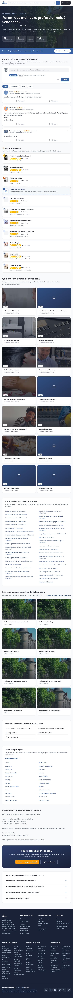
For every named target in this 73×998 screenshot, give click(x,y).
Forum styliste (6, 967)
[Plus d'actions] (67, 92)
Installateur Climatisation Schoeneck (19, 728)
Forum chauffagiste (6, 956)
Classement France (54, 947)
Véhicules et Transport (54, 966)
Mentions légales (61, 926)
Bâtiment (53, 951)
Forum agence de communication (18, 948)
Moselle (16, 26)
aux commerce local (18, 109)
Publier (65, 79)
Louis (11, 92)
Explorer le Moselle (49, 862)
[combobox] (31, 3)
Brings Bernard (13, 737)
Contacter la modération (24, 929)
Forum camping (5, 977)
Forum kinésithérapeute (19, 974)
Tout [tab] (5, 86)
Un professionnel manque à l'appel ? (18, 898)
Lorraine (10, 26)
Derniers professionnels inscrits (43, 923)
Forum (4, 26)
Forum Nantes (28, 959)
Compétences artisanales (66, 950)
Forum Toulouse (29, 947)
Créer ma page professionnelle (27, 862)
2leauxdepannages (16, 131)
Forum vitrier (6, 964)
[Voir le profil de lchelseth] (6, 108)
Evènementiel (66, 965)
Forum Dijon (41, 970)
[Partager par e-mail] (64, 990)
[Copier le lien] (69, 990)
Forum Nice (30, 951)
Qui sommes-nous (62, 919)
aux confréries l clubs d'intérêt (21, 93)
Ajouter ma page (43, 919)
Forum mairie (6, 953)
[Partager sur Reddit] (60, 990)
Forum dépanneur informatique (18, 954)
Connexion (65, 3)
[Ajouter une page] (58, 3)
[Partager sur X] (46, 990)
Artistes (64, 962)
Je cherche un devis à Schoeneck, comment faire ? (22, 892)
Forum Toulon (42, 951)
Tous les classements (11, 758)
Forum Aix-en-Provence (42, 947)
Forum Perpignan (41, 957)
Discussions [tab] (14, 86)
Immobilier (54, 958)
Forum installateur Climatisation (6, 948)
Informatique (66, 946)
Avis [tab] (23, 86)
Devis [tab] (30, 86)
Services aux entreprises (66, 959)
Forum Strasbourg (29, 968)
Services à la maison (66, 954)
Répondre (54, 101)
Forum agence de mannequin (6, 971)
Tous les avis (24, 921)
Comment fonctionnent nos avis (63, 922)
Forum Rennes (40, 961)
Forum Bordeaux (29, 954)
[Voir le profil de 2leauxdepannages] (6, 132)
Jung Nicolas (12, 733)
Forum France (24, 933)
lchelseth (12, 108)
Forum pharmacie (17, 960)
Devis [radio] (21, 75)
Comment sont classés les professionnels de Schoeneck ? (25, 886)
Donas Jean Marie (46, 733)
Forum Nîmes (30, 972)
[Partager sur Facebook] (50, 990)
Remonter (21, 101)
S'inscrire (23, 919)
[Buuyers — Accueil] (4, 2)
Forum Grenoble (41, 966)
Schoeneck (23, 26)
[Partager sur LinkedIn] (55, 990)
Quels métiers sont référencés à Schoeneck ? (21, 880)
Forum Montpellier (30, 963)
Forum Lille (41, 953)
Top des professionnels (25, 925)
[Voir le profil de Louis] (6, 92)
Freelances (65, 968)
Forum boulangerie (17, 969)
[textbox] (39, 70)
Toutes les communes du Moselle (58, 595)
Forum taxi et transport (18, 964)
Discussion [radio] (13, 75)
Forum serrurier (5, 961)
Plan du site (60, 929)
